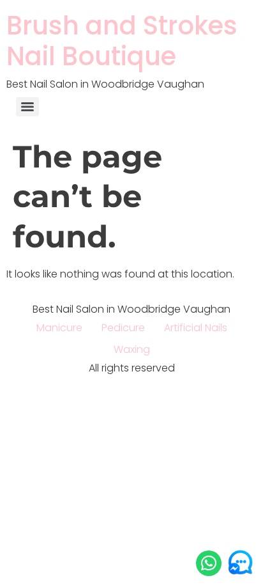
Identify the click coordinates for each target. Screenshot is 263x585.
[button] (209, 563)
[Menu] (27, 106)
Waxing (132, 349)
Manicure (59, 327)
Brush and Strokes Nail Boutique (121, 41)
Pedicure (123, 327)
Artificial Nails (195, 327)
